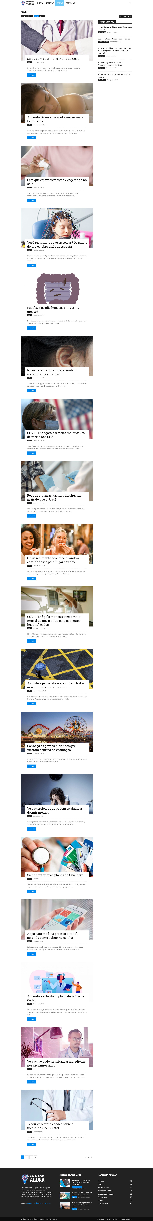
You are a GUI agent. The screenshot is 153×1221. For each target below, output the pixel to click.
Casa (31, 16)
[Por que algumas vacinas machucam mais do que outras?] (57, 481)
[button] (129, 3)
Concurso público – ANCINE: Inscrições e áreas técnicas (110, 63)
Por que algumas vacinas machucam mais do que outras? (54, 497)
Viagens (42, 16)
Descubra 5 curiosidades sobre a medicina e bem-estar (50, 1126)
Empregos (101, 56)
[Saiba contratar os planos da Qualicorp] (57, 857)
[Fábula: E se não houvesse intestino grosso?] (57, 293)
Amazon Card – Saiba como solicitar (114, 39)
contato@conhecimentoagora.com (39, 1203)
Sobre (115, 1219)
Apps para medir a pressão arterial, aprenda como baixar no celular (52, 936)
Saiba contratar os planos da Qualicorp (55, 875)
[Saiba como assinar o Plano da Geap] (57, 40)
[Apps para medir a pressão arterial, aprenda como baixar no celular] (57, 919)
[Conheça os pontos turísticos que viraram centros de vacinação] (57, 732)
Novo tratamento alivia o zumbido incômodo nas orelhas (52, 372)
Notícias (50, 3)
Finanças (70, 3)
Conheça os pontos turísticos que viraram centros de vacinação (51, 748)
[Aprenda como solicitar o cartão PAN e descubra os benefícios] (65, 1183)
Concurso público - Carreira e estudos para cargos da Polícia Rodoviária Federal (114, 50)
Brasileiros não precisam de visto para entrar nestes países (82, 1205)
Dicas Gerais (102, 32)
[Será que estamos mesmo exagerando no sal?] (57, 166)
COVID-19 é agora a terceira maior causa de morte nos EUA (56, 435)
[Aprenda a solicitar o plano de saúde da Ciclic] (57, 982)
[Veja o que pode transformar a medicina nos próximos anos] (57, 1047)
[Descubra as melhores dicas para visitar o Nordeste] (65, 1195)
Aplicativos (25, 16)
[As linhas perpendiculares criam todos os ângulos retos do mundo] (57, 669)
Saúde (60, 3)
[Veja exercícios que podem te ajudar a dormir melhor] (57, 794)
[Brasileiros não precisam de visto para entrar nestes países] (65, 1205)
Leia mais (31, 75)
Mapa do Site (100, 1219)
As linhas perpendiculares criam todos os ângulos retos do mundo (55, 685)
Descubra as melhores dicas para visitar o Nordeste (82, 1194)
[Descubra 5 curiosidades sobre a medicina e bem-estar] (57, 1110)
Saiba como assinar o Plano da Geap (53, 59)
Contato (108, 1219)
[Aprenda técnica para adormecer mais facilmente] (57, 103)
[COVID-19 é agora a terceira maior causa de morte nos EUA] (57, 419)
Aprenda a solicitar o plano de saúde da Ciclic (55, 998)
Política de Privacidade (125, 1219)
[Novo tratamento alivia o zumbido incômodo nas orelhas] (57, 356)
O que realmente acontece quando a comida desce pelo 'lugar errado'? (53, 560)
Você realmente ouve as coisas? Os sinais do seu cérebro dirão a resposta (57, 244)
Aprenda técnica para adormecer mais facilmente (55, 119)
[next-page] (35, 1157)
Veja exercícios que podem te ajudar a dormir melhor (54, 810)
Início (40, 3)
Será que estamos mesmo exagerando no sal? (57, 182)
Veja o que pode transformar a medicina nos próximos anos (56, 1063)
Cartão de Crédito (103, 41)
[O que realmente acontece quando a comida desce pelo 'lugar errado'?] (57, 544)
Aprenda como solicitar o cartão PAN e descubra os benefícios (81, 1182)
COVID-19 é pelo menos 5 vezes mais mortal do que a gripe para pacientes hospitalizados (53, 621)
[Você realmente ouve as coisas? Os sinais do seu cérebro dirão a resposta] (57, 228)
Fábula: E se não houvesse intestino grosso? (53, 310)
